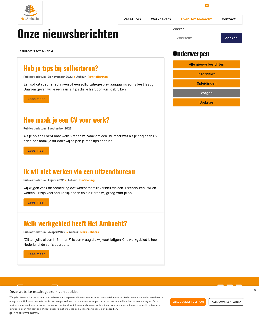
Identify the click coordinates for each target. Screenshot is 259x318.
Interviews (207, 74)
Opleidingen (207, 83)
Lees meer (36, 99)
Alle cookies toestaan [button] (188, 301)
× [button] (254, 290)
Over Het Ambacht (196, 19)
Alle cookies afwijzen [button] (227, 301)
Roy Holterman (98, 77)
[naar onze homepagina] (29, 12)
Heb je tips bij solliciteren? (61, 68)
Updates (206, 102)
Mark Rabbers (89, 232)
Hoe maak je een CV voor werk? (66, 119)
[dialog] (129, 302)
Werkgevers (161, 19)
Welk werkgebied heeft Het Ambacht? (75, 223)
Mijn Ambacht (229, 6)
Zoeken (231, 38)
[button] (86, 313)
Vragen (207, 93)
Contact (229, 19)
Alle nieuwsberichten (206, 64)
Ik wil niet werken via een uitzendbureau (79, 171)
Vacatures (132, 19)
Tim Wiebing (87, 180)
